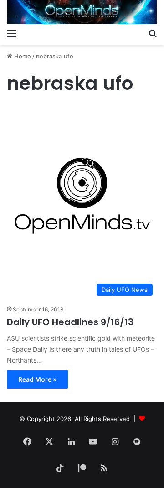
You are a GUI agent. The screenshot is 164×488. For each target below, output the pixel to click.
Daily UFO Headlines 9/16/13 (70, 322)
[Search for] (152, 33)
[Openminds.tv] (82, 12)
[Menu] (11, 33)
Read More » (37, 379)
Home (21, 56)
